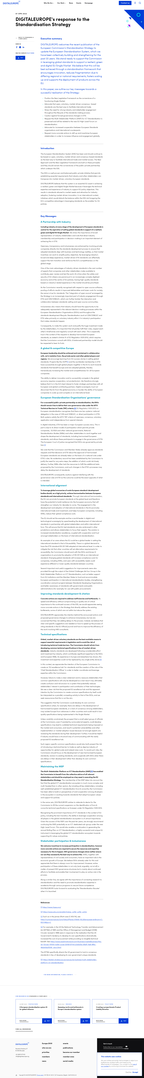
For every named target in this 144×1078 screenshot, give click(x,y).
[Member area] (135, 3)
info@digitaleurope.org (22, 1056)
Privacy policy (40, 1075)
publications (68, 1048)
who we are (46, 1048)
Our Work (60, 3)
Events (78, 3)
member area (68, 1056)
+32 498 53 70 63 (20, 1054)
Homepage (89, 3)
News (71, 3)
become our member (71, 1052)
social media (68, 1061)
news (44, 1061)
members (46, 1056)
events (65, 1043)
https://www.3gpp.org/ (52, 907)
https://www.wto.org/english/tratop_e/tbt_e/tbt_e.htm (65, 912)
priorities (45, 1052)
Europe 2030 (47, 1043)
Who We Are (48, 3)
